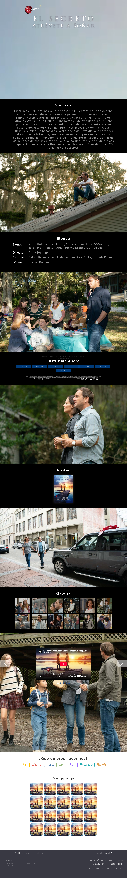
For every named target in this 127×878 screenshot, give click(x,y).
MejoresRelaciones (37, 764)
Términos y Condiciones (95, 868)
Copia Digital (9, 865)
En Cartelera (29, 862)
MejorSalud (72, 764)
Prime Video (87, 366)
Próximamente (10, 863)
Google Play (39, 366)
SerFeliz (25, 764)
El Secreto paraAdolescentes (86, 764)
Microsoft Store (55, 366)
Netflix (71, 366)
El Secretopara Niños (101, 764)
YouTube (63, 370)
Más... (63, 268)
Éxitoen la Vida (49, 764)
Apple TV (24, 366)
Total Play (103, 366)
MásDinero (61, 764)
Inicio (7, 862)
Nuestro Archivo (30, 863)
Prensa (28, 865)
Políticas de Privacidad (114, 868)
